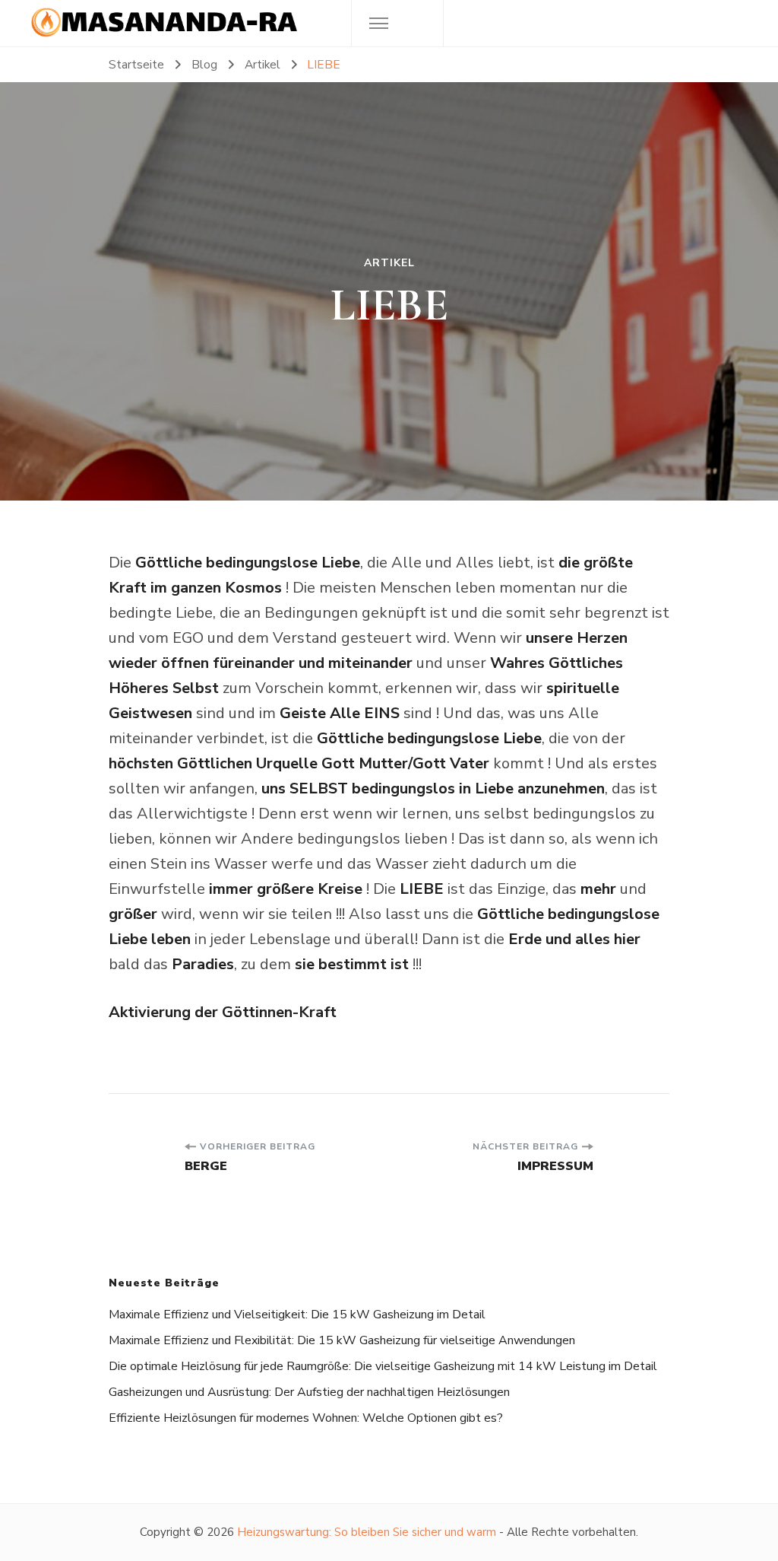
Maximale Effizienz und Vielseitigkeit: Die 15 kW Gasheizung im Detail (297, 1314)
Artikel (389, 263)
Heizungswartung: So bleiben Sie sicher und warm (366, 1532)
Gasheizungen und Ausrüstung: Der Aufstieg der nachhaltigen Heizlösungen (309, 1392)
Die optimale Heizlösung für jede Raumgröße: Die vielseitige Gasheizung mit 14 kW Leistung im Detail (383, 1366)
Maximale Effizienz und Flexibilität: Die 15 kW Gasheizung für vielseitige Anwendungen (342, 1340)
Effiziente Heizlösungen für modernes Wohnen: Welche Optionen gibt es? (306, 1418)
